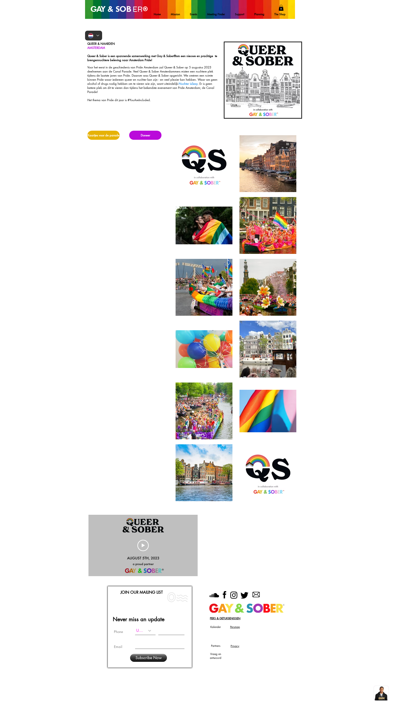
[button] (281, 8)
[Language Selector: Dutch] (93, 35)
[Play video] (143, 545)
